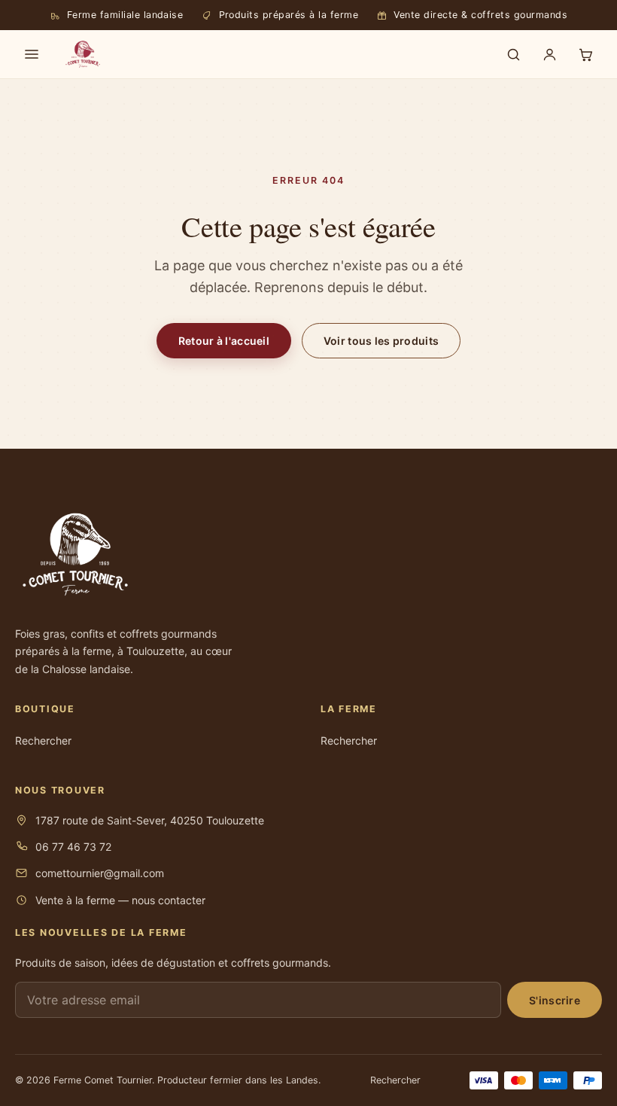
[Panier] (585, 54)
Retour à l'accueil (223, 340)
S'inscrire (554, 1000)
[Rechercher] (513, 54)
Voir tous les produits (381, 340)
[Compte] (549, 54)
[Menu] (31, 54)
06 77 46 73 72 (73, 846)
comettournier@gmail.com (99, 873)
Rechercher (43, 740)
